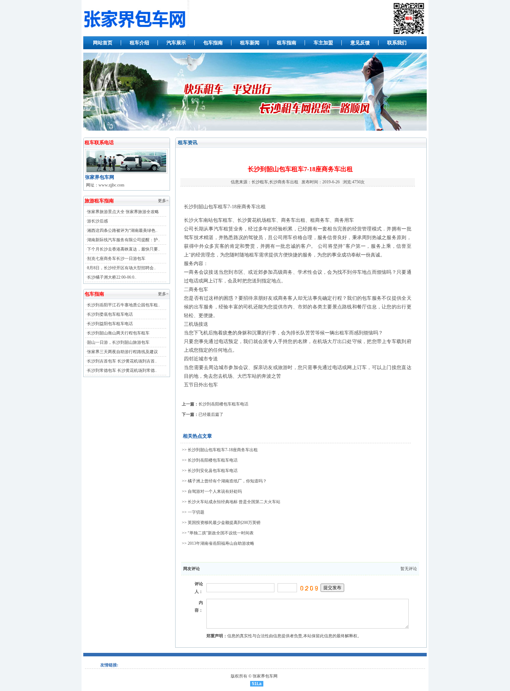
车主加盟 (323, 42)
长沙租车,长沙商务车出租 (275, 182)
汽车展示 (176, 42)
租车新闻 (250, 42)
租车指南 (286, 42)
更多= (163, 200)
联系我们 (397, 42)
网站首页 (102, 42)
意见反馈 (360, 42)
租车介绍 (139, 42)
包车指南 (213, 42)
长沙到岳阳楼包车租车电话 (223, 404)
